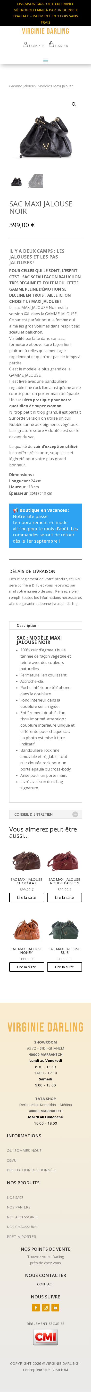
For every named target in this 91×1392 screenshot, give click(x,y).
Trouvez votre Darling (45, 1256)
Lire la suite (26, 897)
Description (27, 625)
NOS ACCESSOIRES (23, 1217)
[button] (74, 104)
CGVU (12, 1160)
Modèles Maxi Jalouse (56, 85)
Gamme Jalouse (22, 85)
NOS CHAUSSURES (22, 1226)
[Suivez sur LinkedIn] (55, 1307)
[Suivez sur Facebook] (36, 1307)
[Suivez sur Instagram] (46, 1307)
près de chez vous (45, 1262)
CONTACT (45, 1284)
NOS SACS (15, 1197)
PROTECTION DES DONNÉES (32, 1169)
